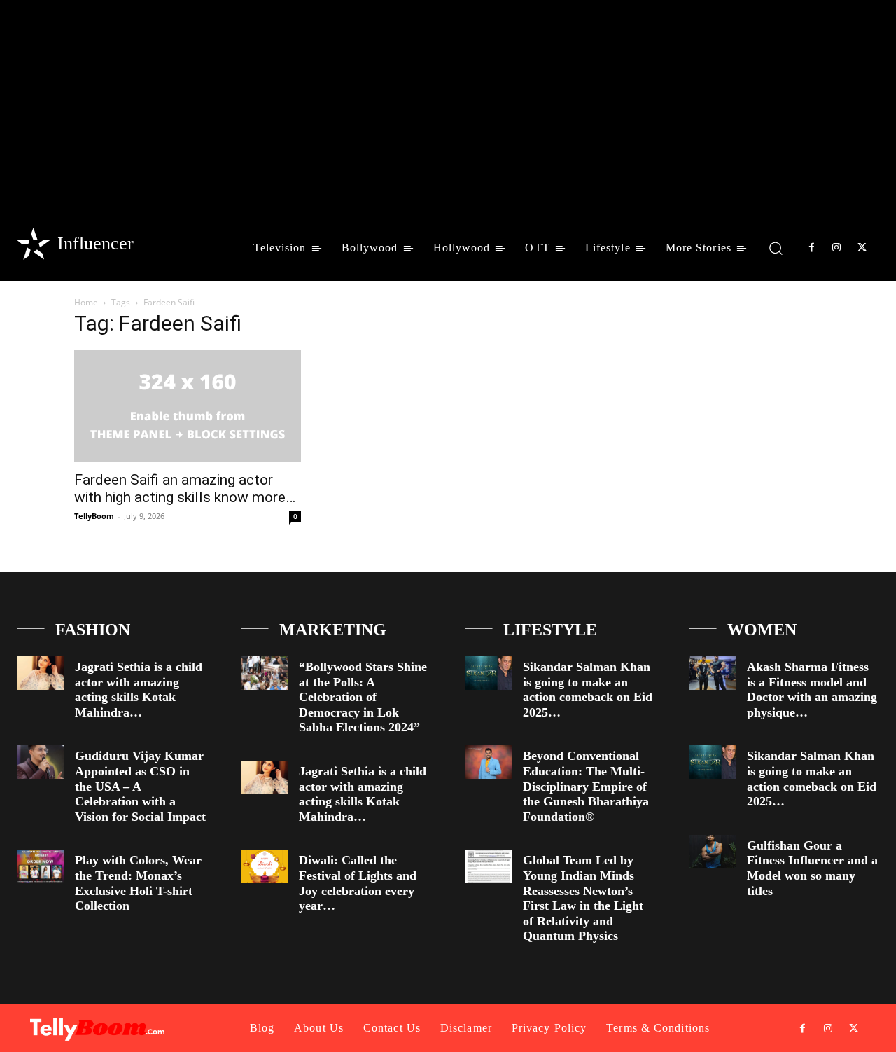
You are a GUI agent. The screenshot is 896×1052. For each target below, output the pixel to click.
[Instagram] (836, 248)
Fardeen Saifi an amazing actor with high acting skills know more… (184, 488)
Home (86, 302)
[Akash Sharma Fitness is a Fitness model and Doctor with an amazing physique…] (712, 673)
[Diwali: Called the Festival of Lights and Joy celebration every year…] (264, 866)
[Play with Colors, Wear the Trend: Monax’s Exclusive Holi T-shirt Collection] (40, 866)
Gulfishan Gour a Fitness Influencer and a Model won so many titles (812, 868)
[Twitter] (862, 248)
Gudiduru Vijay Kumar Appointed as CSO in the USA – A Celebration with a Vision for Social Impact (140, 786)
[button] (776, 247)
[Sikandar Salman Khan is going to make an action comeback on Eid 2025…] (488, 673)
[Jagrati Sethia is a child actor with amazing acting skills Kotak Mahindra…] (40, 673)
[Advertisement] (448, 105)
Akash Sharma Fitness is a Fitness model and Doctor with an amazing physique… (812, 689)
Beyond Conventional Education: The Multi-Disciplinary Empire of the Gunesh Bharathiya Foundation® (586, 786)
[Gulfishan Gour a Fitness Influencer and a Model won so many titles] (712, 851)
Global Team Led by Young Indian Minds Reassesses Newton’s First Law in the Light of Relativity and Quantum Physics (583, 898)
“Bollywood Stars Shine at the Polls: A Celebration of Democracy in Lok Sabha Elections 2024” (363, 697)
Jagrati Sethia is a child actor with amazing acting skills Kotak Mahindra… (138, 689)
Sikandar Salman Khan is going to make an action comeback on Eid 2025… (587, 689)
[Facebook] (811, 248)
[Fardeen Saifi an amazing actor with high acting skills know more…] (187, 406)
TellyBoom (94, 516)
